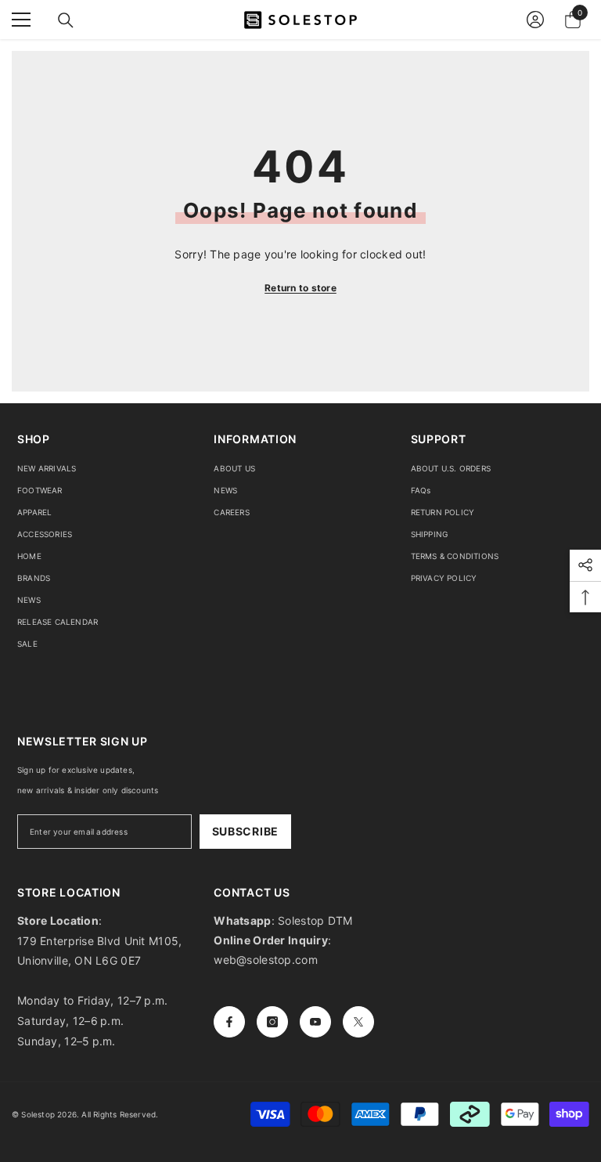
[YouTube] (315, 1022)
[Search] (65, 20)
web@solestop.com (265, 959)
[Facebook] (229, 1022)
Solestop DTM (314, 920)
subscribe (245, 831)
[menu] (21, 19)
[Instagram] (272, 1022)
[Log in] (535, 19)
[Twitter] (358, 1022)
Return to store (300, 288)
